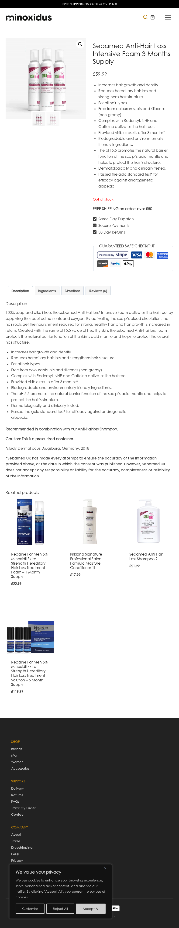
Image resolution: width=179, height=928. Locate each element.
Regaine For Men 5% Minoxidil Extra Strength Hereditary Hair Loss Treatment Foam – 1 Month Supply (29, 565)
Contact (18, 814)
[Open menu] (167, 17)
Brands (16, 749)
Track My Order (23, 808)
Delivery (17, 788)
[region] (60, 891)
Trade (15, 841)
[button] (80, 44)
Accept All (91, 909)
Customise (30, 909)
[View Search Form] (143, 17)
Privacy (17, 860)
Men (14, 755)
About (16, 834)
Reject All (60, 909)
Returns (17, 795)
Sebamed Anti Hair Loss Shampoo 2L (146, 556)
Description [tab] (20, 291)
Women (17, 762)
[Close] (107, 868)
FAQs (15, 801)
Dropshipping (21, 847)
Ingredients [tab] (47, 291)
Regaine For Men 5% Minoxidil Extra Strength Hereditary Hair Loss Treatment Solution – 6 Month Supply (29, 673)
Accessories (20, 768)
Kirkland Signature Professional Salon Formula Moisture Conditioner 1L (86, 561)
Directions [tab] (72, 291)
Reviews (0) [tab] (98, 291)
